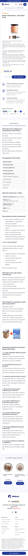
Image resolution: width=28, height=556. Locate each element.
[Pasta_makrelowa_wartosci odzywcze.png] (18, 37)
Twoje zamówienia (5, 519)
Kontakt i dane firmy (19, 519)
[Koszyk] (20, 4)
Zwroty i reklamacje (19, 532)
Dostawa (3, 531)
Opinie (16, 523)
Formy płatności (5, 528)
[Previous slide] (1, 1)
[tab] (14, 123)
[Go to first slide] (26, 1)
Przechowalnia (5, 523)
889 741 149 (17, 508)
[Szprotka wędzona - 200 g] (8, 472)
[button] (25, 4)
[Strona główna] (5, 4)
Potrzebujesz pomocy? (14, 7)
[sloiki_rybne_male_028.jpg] (10, 37)
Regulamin (17, 534)
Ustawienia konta (5, 521)
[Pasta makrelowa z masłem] (14, 37)
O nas (16, 521)
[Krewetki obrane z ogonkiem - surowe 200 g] (20, 472)
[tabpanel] (14, 289)
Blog (2, 533)
